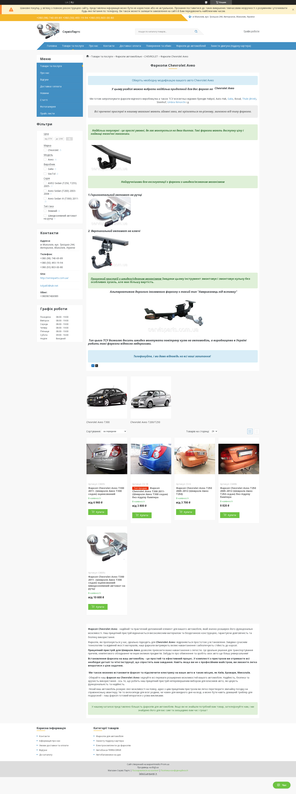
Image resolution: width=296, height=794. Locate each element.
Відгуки (44, 79)
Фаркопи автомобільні (128, 56)
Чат (284, 785)
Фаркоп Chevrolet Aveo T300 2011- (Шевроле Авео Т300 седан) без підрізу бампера (150, 492)
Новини (44, 93)
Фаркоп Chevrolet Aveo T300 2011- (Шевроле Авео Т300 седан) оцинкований (106, 491)
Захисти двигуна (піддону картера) (231, 46)
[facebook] (92, 366)
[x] (96, 366)
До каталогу (45, 754)
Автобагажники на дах (108, 754)
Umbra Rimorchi (176, 102)
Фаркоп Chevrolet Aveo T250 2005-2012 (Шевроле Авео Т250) (194, 491)
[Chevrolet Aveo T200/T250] (150, 397)
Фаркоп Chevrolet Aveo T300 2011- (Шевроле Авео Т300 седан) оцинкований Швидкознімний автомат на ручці (106, 582)
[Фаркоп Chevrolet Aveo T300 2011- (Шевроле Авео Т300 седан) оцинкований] (107, 459)
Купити (100, 512)
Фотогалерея (48, 106)
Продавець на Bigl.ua (148, 767)
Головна (52, 46)
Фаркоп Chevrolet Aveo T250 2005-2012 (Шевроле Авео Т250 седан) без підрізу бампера (238, 492)
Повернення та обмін (158, 46)
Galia (230, 98)
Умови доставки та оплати (54, 745)
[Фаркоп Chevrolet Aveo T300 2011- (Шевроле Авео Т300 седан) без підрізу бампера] (151, 459)
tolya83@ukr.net (49, 285)
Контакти (108, 46)
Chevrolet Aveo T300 (98, 422)
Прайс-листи (47, 113)
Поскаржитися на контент (145, 770)
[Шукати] (196, 32)
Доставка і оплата (130, 46)
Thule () (249, 98)
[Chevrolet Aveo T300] (106, 397)
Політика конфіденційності (174, 770)
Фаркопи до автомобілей (191, 46)
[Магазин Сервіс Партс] (48, 31)
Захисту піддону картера (110, 740)
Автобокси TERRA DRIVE (108, 750)
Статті (44, 100)
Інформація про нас (49, 740)
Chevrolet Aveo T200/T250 (145, 422)
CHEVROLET (151, 56)
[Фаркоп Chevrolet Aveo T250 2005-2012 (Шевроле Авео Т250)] (194, 459)
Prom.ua (165, 764)
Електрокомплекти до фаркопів (113, 745)
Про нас (93, 46)
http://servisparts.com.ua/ (54, 278)
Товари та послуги (73, 46)
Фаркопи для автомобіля (109, 736)
